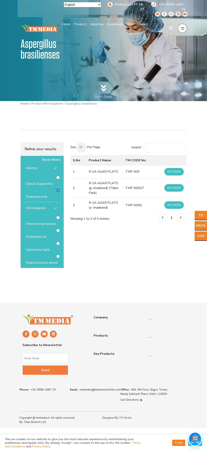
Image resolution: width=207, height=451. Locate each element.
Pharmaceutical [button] (36, 196)
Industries (97, 24)
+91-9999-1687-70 (37, 390)
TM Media (125, 418)
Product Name (100, 160)
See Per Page (85, 147)
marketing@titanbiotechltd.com (95, 390)
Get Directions (130, 400)
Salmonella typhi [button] (38, 249)
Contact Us (142, 26)
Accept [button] (179, 443)
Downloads (115, 24)
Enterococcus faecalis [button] (41, 224)
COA (201, 236)
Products (80, 24)
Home (66, 24)
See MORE (174, 172)
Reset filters (51, 159)
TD (201, 215)
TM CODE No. (135, 160)
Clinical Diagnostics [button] (39, 184)
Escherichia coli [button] (36, 236)
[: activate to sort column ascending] (174, 160)
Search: (136, 147)
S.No (76, 160)
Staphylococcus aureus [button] (42, 262)
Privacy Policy (41, 446)
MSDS (201, 225)
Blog (130, 24)
